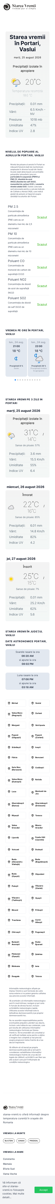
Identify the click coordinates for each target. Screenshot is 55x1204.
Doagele (16, 976)
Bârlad (15, 703)
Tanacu (38, 815)
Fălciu (14, 757)
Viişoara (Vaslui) (39, 887)
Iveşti (37, 747)
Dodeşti (39, 849)
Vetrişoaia (40, 725)
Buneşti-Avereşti (16, 943)
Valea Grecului (16, 826)
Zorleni (38, 713)
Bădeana (16, 966)
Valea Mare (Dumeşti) (17, 780)
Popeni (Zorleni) (39, 736)
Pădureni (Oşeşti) (16, 955)
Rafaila (38, 779)
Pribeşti (39, 910)
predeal (34, 1141)
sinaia (21, 1141)
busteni (9, 1141)
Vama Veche (10, 1173)
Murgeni (16, 725)
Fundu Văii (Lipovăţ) (40, 838)
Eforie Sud (9, 1168)
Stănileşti (16, 747)
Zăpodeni (39, 874)
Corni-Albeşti (38, 921)
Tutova (38, 976)
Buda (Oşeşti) (16, 875)
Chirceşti (16, 932)
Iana (37, 966)
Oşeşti (38, 898)
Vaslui (38, 703)
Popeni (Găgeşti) (16, 736)
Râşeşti (15, 815)
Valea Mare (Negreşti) (17, 714)
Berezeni (39, 757)
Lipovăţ (15, 837)
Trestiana (16, 920)
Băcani (15, 910)
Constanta (9, 1158)
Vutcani (15, 849)
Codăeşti (39, 767)
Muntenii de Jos (40, 792)
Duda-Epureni (38, 943)
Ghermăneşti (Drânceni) (41, 804)
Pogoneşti (40, 932)
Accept (43, 1189)
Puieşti (15, 886)
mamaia (7, 1163)
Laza (14, 791)
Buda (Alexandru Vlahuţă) (17, 861)
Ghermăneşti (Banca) (18, 804)
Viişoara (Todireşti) (17, 899)
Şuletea (38, 954)
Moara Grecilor (39, 826)
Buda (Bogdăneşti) (41, 860)
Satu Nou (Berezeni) (17, 768)
